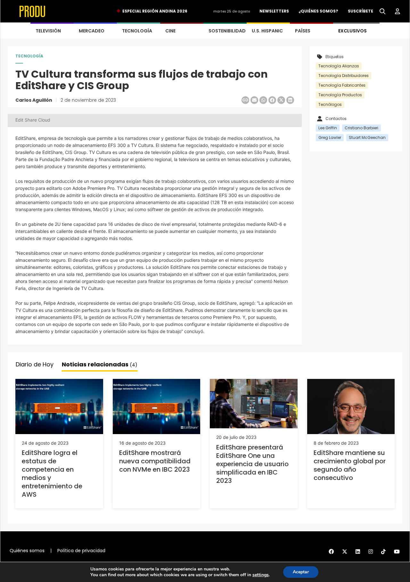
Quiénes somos (27, 550)
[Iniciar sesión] (397, 11)
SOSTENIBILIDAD (227, 31)
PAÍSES (302, 31)
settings (260, 575)
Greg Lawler (329, 137)
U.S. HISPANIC (267, 31)
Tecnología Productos (340, 95)
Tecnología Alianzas (338, 66)
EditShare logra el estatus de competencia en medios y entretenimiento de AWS (52, 473)
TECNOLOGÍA (137, 31)
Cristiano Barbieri (361, 128)
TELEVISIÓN (48, 31)
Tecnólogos (330, 104)
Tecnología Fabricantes (341, 85)
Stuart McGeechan (367, 137)
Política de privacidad (81, 550)
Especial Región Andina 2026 (154, 11)
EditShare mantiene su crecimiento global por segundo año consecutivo (350, 465)
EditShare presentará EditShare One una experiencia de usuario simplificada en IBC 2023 (252, 464)
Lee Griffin (327, 128)
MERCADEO (91, 31)
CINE (170, 31)
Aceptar (301, 572)
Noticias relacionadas (99, 364)
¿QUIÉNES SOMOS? (318, 11)
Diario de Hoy (34, 364)
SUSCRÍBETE (360, 11)
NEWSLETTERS (274, 11)
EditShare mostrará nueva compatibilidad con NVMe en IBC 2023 (155, 461)
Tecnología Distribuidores (343, 75)
